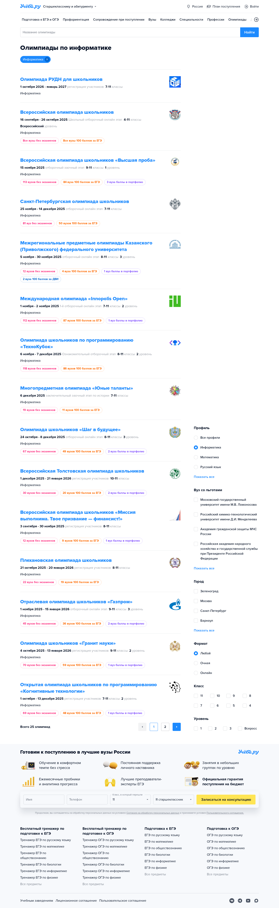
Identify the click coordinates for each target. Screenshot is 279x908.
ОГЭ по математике (221, 842)
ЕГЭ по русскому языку (162, 835)
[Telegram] (240, 900)
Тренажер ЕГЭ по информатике (43, 871)
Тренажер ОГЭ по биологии (103, 864)
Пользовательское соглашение (122, 901)
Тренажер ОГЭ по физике (102, 878)
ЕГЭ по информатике (160, 861)
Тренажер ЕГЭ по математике (42, 846)
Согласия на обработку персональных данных (152, 812)
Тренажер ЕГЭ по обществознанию (33, 855)
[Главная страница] (30, 6)
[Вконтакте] (231, 900)
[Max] (256, 900)
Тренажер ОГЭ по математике (105, 846)
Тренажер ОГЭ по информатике (106, 871)
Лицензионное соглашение (76, 901)
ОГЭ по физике (218, 868)
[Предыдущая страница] (142, 727)
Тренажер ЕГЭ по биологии (40, 864)
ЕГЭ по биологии (157, 855)
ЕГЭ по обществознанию (163, 848)
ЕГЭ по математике (159, 842)
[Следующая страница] (177, 727)
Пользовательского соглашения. (225, 812)
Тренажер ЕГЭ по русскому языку (45, 840)
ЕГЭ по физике (156, 868)
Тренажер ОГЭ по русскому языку (108, 840)
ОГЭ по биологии (220, 855)
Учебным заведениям (36, 901)
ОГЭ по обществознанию (226, 848)
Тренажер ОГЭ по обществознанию (96, 855)
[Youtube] (248, 900)
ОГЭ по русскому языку (225, 835)
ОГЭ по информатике (223, 861)
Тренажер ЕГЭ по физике (39, 878)
